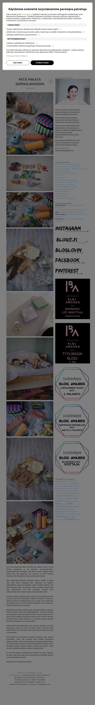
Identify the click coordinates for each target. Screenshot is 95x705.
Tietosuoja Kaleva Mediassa (16, 56)
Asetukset (18, 63)
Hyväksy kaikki (42, 63)
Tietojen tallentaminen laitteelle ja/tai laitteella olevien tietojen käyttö (32, 29)
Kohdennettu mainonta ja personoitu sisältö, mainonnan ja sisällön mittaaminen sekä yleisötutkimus (44, 32)
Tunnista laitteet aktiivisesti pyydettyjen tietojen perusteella (28, 46)
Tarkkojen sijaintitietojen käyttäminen (20, 43)
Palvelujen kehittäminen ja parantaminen (21, 35)
